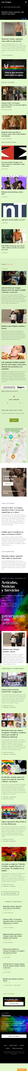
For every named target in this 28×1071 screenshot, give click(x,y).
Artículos (5, 252)
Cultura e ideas (8, 985)
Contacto (8, 1048)
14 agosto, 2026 (7, 939)
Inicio (5, 1045)
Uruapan (14, 420)
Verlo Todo (4, 268)
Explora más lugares (14, 1036)
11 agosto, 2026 (7, 954)
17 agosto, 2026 (7, 925)
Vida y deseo (7, 957)
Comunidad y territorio (9, 707)
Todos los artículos (9, 605)
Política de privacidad (17, 1048)
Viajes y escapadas (7, 109)
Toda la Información (8, 993)
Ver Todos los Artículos (10, 893)
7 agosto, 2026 (7, 969)
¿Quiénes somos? (13, 1045)
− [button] (3, 432)
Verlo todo (8, 483)
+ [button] (3, 430)
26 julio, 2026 (6, 982)
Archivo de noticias (8, 705)
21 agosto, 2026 (7, 910)
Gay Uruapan (6, 2)
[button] (7, 403)
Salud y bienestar (7, 55)
